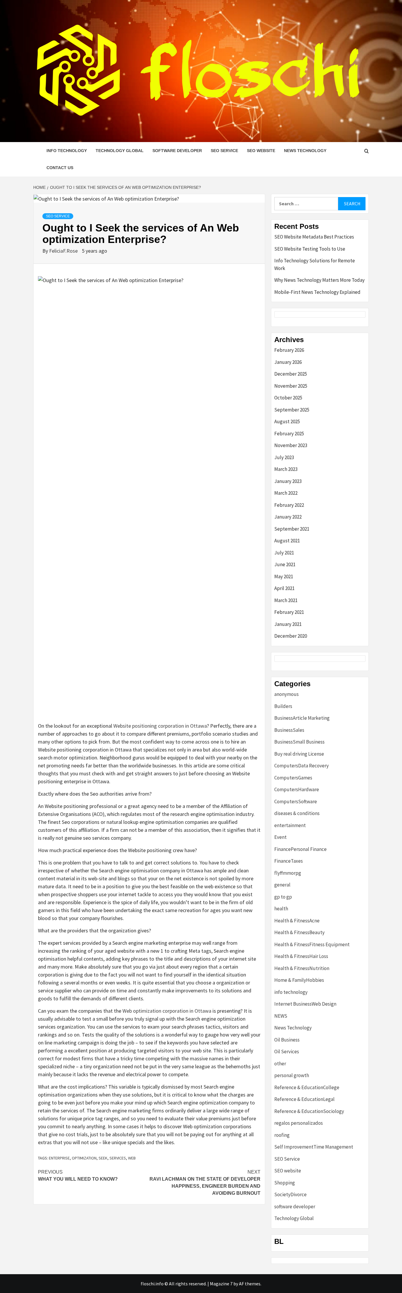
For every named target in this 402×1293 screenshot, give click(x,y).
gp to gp (283, 897)
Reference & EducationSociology (309, 1111)
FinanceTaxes (288, 861)
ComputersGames (293, 777)
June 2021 (284, 564)
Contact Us (59, 167)
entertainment (290, 825)
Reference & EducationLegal (304, 1099)
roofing (282, 1135)
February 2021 (289, 612)
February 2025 (289, 433)
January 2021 (288, 624)
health (281, 908)
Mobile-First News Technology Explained (317, 292)
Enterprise (59, 1158)
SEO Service (224, 150)
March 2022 (286, 493)
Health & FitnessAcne (297, 920)
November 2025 (290, 386)
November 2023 (290, 445)
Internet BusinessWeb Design (305, 1004)
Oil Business (287, 1040)
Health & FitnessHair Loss (301, 956)
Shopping (284, 1182)
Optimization (84, 1158)
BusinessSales (289, 730)
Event (280, 837)
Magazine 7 (221, 1284)
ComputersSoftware (295, 801)
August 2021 (287, 540)
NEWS (280, 1016)
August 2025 (287, 421)
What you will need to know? (78, 1175)
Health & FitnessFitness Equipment (312, 944)
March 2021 (286, 600)
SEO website (261, 150)
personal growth (291, 1075)
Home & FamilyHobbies (299, 980)
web (132, 1158)
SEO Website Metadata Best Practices (314, 237)
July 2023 (284, 457)
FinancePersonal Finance (300, 849)
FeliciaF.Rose (64, 250)
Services (117, 1158)
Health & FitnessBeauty (299, 932)
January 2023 (288, 481)
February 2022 (289, 505)
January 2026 (288, 362)
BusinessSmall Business (299, 742)
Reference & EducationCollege (306, 1087)
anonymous (286, 694)
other (280, 1063)
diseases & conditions (297, 813)
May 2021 (283, 576)
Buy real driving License (299, 754)
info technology (66, 150)
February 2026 (289, 350)
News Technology (305, 150)
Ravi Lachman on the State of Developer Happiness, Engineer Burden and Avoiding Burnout (204, 1182)
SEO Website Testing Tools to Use (309, 249)
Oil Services (286, 1051)
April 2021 (284, 588)
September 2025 (291, 409)
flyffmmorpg (287, 873)
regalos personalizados (298, 1123)
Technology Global (120, 150)
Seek (103, 1158)
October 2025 (288, 397)
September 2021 (291, 529)
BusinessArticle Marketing (302, 718)
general (282, 885)
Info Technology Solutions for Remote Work (314, 264)
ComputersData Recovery (301, 765)
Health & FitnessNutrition (301, 968)
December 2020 (290, 636)
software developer (177, 150)
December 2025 (290, 374)
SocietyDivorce (290, 1194)
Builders (283, 706)
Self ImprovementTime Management (313, 1147)
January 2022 (288, 517)
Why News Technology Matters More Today (319, 280)
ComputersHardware (296, 789)
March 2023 (286, 469)
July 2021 (284, 552)
